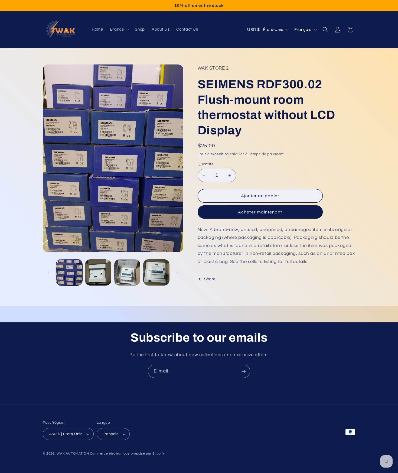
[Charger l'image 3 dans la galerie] (127, 272)
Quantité (206, 164)
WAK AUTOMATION (73, 453)
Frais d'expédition (213, 154)
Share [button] (210, 279)
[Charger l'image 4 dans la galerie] (156, 272)
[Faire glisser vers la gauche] (49, 272)
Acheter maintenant (260, 212)
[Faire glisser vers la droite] (177, 272)
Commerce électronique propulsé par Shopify (127, 453)
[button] (119, 29)
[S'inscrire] (243, 371)
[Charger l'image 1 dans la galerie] (69, 272)
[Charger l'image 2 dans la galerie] (98, 272)
